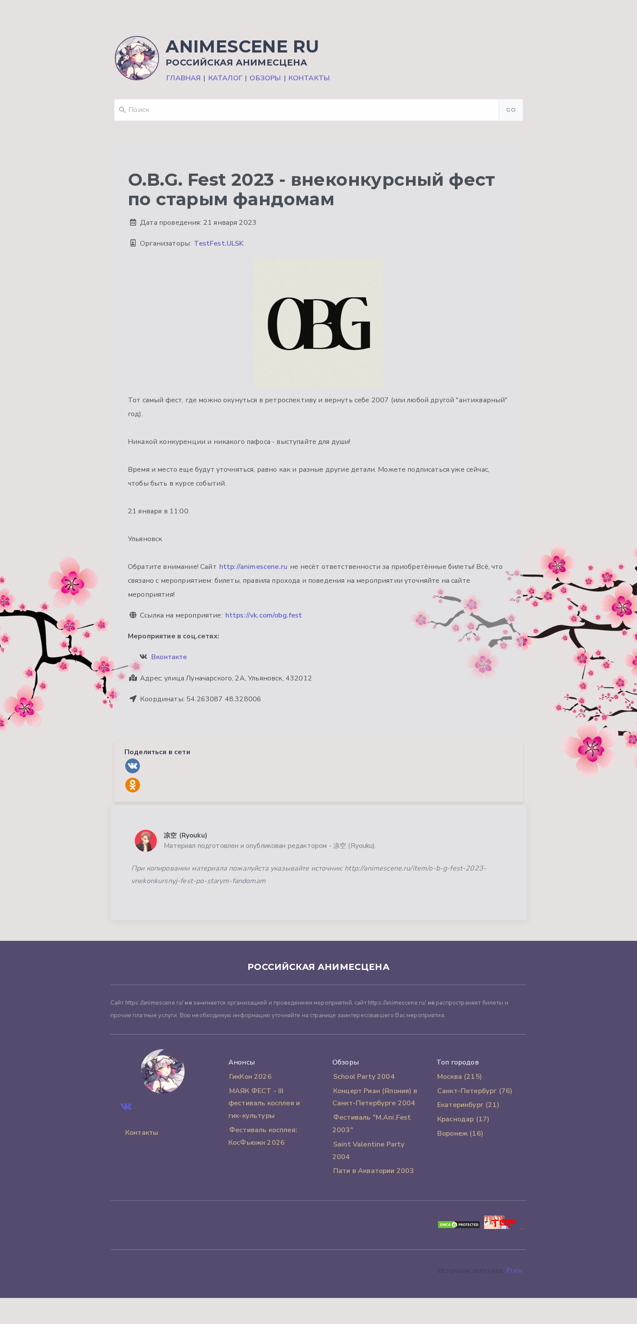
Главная (183, 78)
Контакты (309, 78)
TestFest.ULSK (219, 243)
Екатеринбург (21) (468, 1105)
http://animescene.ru (253, 567)
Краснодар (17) (463, 1119)
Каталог (225, 78)
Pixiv (514, 1270)
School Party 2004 (364, 1076)
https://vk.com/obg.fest (263, 615)
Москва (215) (459, 1076)
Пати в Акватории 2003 (373, 1171)
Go (511, 109)
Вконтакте (169, 657)
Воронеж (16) (460, 1133)
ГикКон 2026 (250, 1076)
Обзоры (265, 78)
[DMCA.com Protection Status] (458, 1226)
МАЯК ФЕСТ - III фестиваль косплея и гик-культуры (264, 1103)
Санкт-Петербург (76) (474, 1091)
